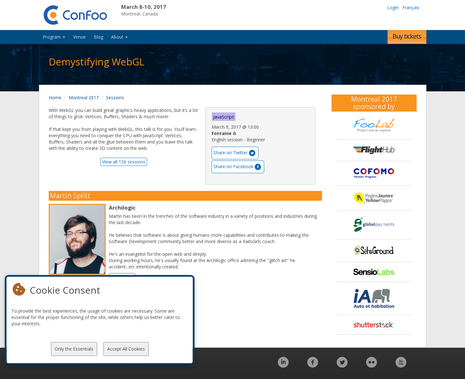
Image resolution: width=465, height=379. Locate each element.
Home (55, 98)
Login (393, 7)
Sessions (115, 98)
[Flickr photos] (371, 365)
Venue (79, 37)
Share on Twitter (231, 153)
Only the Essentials (74, 349)
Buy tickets (407, 36)
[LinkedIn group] (283, 365)
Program (52, 37)
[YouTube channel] (401, 365)
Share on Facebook (233, 166)
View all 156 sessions (123, 162)
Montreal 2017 (84, 98)
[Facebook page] (313, 365)
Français (410, 7)
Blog (98, 37)
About (118, 37)
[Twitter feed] (342, 365)
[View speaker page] (79, 239)
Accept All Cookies (126, 349)
